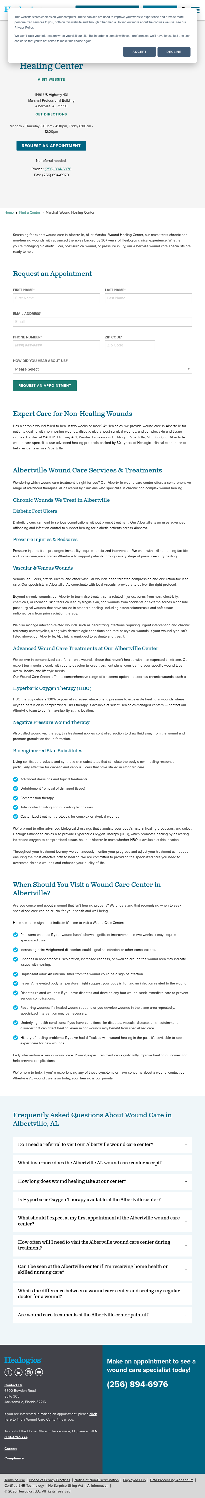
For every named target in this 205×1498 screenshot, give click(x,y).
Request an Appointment (51, 145)
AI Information (97, 1485)
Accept (139, 52)
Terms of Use (14, 1480)
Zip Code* (113, 337)
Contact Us (13, 1385)
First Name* (23, 290)
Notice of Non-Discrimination (96, 1480)
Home (9, 212)
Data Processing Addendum (171, 1480)
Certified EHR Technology (24, 1485)
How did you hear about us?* (40, 361)
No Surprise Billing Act (65, 1485)
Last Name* (115, 290)
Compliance (14, 1458)
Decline (174, 52)
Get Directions (51, 114)
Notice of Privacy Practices (49, 1480)
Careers (10, 1449)
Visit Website (51, 79)
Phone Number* (27, 337)
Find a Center (29, 212)
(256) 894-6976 (58, 169)
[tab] (102, 1145)
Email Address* (27, 314)
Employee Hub (134, 1480)
